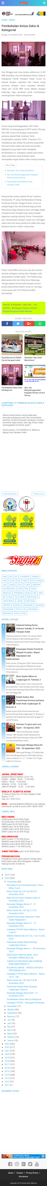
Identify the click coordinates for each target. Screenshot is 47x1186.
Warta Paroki (8, 601)
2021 (7, 1051)
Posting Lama (38, 494)
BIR (16, 577)
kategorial (30, 601)
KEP (19, 581)
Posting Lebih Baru (10, 494)
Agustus (11, 1016)
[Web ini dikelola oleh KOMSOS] (23, 15)
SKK (34, 593)
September (12, 1013)
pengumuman (8, 609)
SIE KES (28, 593)
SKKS (40, 593)
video (24, 613)
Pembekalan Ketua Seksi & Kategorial (12, 389)
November (12, 1006)
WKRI (22, 597)
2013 (7, 1078)
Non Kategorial (9, 589)
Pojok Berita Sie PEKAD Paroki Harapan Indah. (19, 183)
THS (16, 597)
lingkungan (27, 605)
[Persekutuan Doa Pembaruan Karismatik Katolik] (26, 511)
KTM (31, 581)
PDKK (26, 589)
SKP (4, 597)
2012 (7, 1081)
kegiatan (16, 605)
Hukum (12, 581)
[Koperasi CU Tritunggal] (10, 511)
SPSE (10, 597)
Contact (19, 1173)
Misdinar (36, 585)
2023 (7, 1044)
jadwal (20, 601)
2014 (7, 1075)
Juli (9, 1020)
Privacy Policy (32, 1173)
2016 (7, 1068)
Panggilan (7, 593)
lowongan (39, 605)
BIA (10, 577)
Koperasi (39, 581)
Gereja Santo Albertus (29, 1183)
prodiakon (32, 609)
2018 (7, 1061)
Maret (10, 1033)
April (9, 1030)
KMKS (25, 581)
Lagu (5, 585)
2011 (7, 1085)
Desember (12, 881)
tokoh (16, 613)
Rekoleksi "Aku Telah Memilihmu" (20, 170)
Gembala (35, 577)
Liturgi (27, 585)
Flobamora (24, 577)
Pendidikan (18, 593)
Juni (9, 1023)
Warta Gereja (33, 597)
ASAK (5, 577)
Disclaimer (23, 1176)
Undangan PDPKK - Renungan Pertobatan (25, 1002)
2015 (7, 1071)
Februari (11, 1037)
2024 (7, 878)
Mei (9, 1027)
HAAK (5, 581)
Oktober (11, 1009)
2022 (7, 1047)
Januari (10, 1040)
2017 (7, 1064)
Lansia (12, 585)
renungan (7, 613)
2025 (7, 875)
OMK (20, 589)
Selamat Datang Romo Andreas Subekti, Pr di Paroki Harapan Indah (30, 628)
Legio (19, 585)
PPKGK (33, 589)
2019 (7, 1057)
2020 (7, 1054)
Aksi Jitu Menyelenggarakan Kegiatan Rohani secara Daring (22, 176)
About (10, 1173)
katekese (6, 605)
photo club (21, 609)
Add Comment (29, 35)
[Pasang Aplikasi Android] (10, 528)
